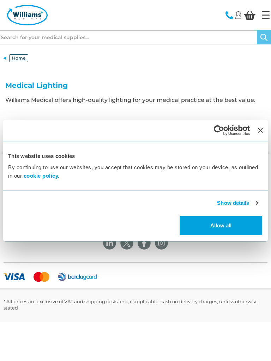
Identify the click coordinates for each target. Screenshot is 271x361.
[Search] (264, 37)
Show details (233, 203)
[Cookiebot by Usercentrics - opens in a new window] (219, 130)
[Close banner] (260, 130)
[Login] (238, 15)
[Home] (265, 15)
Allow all (220, 225)
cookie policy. (42, 175)
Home (18, 58)
